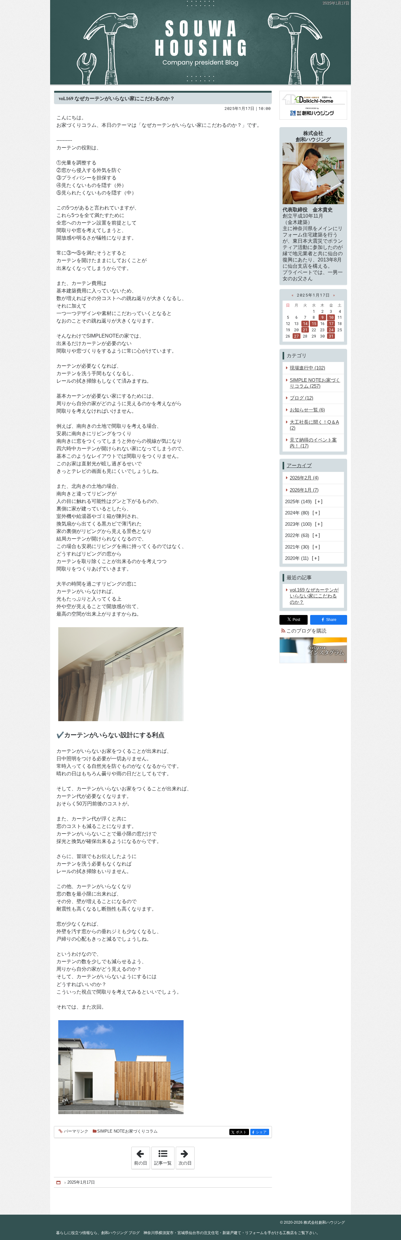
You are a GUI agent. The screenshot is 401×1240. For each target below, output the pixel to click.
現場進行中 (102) (307, 367)
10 (331, 317)
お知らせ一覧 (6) (307, 409)
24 (331, 329)
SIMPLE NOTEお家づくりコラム (127, 1131)
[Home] (58, 1183)
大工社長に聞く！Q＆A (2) (314, 425)
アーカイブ (299, 465)
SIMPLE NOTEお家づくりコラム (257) (315, 383)
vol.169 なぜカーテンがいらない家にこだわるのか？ (117, 98)
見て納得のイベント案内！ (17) (313, 442)
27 (296, 335)
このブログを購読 (306, 630)
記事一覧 (163, 1162)
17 (331, 323)
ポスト (242, 1132)
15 (314, 323)
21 (305, 329)
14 (305, 323)
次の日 (186, 1156)
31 (331, 335)
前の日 (142, 1156)
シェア (262, 1132)
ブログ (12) (301, 397)
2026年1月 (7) (304, 490)
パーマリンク (76, 1131)
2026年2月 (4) (304, 477)
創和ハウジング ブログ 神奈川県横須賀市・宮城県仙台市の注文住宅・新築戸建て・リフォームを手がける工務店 (200, 42)
